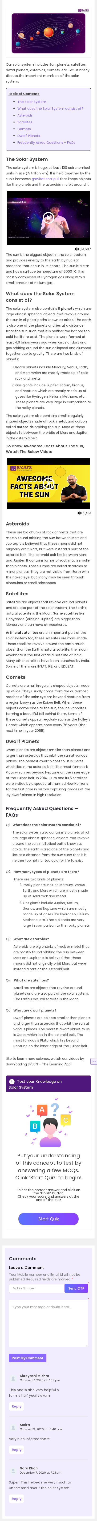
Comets (24, 129)
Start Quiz (48, 1219)
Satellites (24, 122)
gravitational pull (45, 179)
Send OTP (76, 1288)
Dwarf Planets (28, 135)
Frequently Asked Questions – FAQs (46, 142)
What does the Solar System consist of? (50, 108)
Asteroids (24, 115)
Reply (16, 1406)
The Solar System (31, 101)
